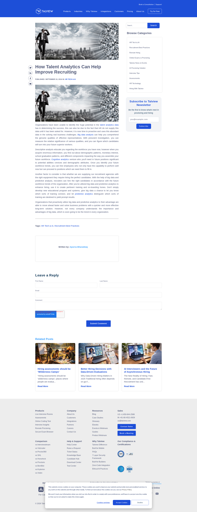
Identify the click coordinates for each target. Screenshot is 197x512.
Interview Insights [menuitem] (42, 425)
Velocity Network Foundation (152, 484)
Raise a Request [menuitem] (73, 448)
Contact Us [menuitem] (71, 432)
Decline (140, 502)
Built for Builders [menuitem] (99, 462)
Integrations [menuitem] (106, 11)
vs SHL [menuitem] (38, 455)
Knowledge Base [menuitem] (74, 455)
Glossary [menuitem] (95, 421)
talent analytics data (109, 125)
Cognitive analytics (60, 159)
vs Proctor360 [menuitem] (40, 452)
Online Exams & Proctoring (139, 58)
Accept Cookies (121, 502)
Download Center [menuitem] (74, 462)
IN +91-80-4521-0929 (126, 418)
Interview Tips (134, 73)
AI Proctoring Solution (137, 68)
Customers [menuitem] (119, 11)
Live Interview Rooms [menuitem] (44, 414)
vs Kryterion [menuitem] (40, 469)
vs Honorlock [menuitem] (40, 459)
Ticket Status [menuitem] (72, 452)
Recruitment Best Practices (66, 226)
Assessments (134, 78)
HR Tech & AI (70, 79)
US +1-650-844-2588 (126, 414)
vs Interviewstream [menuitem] (42, 445)
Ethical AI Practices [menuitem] (100, 469)
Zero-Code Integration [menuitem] (101, 465)
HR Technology (135, 83)
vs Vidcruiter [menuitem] (40, 448)
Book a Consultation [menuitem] (146, 4)
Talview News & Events (138, 63)
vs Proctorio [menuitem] (40, 462)
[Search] (153, 25)
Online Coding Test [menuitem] (43, 421)
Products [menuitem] (67, 11)
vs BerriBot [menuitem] (39, 466)
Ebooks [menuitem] (95, 425)
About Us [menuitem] (140, 11)
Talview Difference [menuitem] (99, 445)
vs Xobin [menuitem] (38, 473)
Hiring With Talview (136, 88)
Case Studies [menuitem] (97, 418)
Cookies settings (103, 502)
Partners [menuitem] (70, 425)
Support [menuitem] (159, 4)
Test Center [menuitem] (71, 466)
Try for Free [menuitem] (155, 11)
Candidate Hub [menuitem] (73, 459)
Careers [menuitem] (70, 428)
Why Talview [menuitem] (91, 11)
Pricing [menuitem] (130, 11)
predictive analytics (84, 194)
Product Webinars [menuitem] (99, 435)
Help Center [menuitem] (72, 445)
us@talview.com (124, 421)
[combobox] (137, 25)
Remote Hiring (134, 53)
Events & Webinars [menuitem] (100, 428)
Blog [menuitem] (94, 414)
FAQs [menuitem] (94, 452)
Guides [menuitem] (95, 432)
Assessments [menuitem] (40, 418)
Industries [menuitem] (78, 11)
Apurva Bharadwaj (79, 247)
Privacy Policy (127, 490)
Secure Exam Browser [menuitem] (44, 432)
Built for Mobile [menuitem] (98, 448)
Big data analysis (85, 135)
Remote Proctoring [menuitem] (42, 428)
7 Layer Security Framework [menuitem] (98, 456)
